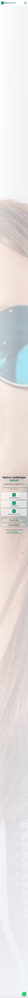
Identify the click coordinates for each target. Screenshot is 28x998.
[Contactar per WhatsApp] (24, 994)
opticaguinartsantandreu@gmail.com (14, 533)
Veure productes (14, 525)
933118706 (15, 531)
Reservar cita (14, 520)
